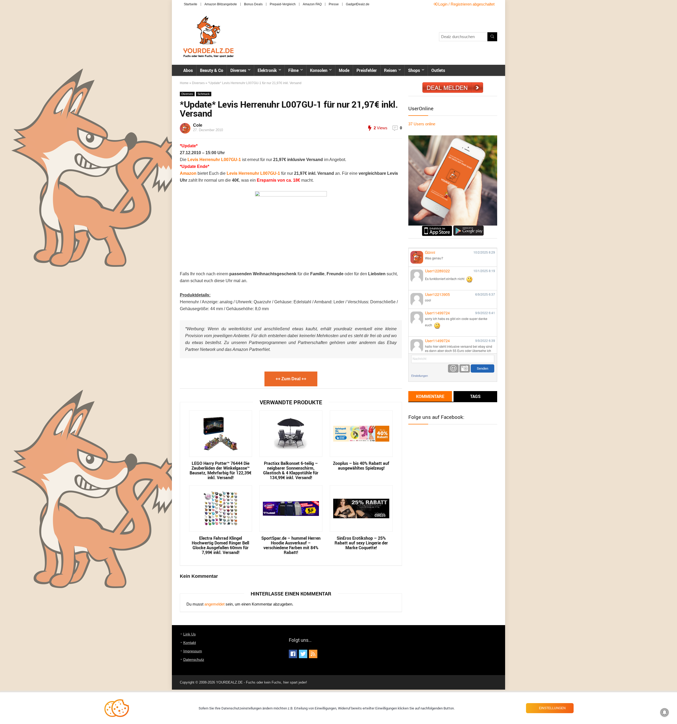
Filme (293, 70)
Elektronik (267, 70)
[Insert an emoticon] (453, 368)
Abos (188, 70)
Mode (344, 70)
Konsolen (318, 70)
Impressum (192, 651)
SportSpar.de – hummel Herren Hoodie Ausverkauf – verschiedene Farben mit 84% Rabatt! (291, 545)
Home (184, 83)
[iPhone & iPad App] (437, 228)
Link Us (189, 634)
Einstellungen (419, 376)
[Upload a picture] (464, 368)
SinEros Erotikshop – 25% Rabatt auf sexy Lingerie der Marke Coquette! (361, 543)
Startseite (190, 4)
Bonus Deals (253, 4)
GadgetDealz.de (357, 4)
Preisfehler (366, 70)
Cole (197, 125)
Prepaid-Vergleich (283, 4)
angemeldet (214, 604)
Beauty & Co (211, 70)
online (421, 124)
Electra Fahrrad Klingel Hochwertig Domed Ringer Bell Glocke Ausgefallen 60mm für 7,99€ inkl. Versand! (220, 545)
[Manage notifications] (664, 712)
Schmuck (204, 93)
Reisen (390, 70)
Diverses (238, 70)
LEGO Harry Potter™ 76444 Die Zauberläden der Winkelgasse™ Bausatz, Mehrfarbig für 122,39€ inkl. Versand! (220, 470)
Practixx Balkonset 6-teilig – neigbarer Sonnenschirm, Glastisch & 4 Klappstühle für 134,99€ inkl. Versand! (290, 470)
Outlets (438, 70)
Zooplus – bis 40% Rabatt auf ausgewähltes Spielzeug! (361, 465)
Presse (334, 4)
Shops (414, 70)
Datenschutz (193, 659)
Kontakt (189, 642)
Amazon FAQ (312, 4)
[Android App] (468, 228)
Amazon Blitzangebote (220, 4)
